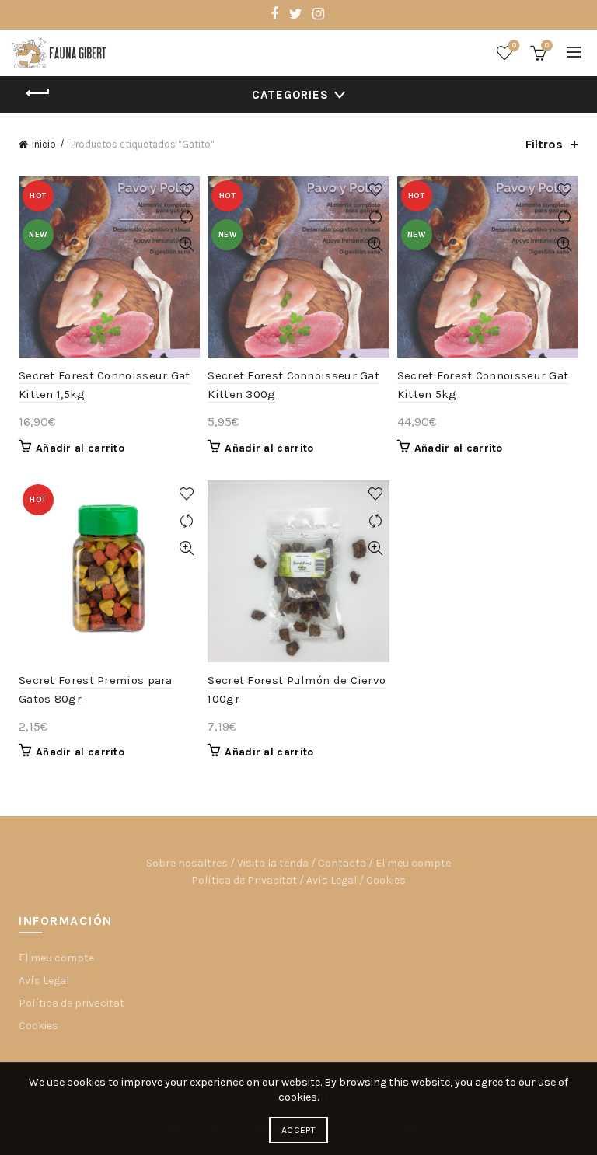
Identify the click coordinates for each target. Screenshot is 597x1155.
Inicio (44, 144)
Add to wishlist (186, 190)
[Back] (38, 93)
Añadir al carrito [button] (80, 448)
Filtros (544, 144)
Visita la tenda (273, 863)
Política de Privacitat (244, 880)
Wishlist (514, 45)
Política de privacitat (71, 1003)
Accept (298, 1130)
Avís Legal (331, 880)
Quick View (186, 244)
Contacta (342, 863)
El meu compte (413, 863)
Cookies (386, 880)
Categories (290, 95)
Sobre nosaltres (187, 863)
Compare (186, 217)
